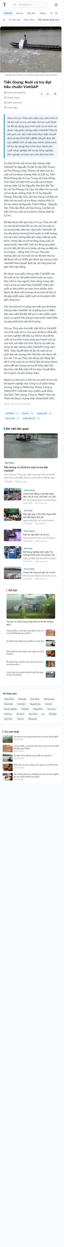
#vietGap (10, 413)
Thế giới (25, 709)
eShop (43, 13)
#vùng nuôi (42, 413)
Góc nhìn (8, 719)
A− (42, 94)
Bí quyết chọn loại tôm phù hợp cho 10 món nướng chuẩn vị (25, 663)
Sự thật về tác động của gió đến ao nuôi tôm (25, 641)
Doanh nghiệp (11, 709)
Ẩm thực (20, 714)
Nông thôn (38, 709)
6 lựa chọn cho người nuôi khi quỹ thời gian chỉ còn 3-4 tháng (25, 673)
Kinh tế (48, 704)
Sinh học (8, 714)
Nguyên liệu (35, 704)
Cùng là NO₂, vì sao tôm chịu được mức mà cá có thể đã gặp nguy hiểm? (25, 631)
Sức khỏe (33, 714)
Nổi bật (8, 13)
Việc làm (31, 13)
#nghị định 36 (29, 418)
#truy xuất (10, 418)
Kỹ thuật (22, 699)
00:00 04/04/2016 (16, 92)
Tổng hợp (32, 719)
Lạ (43, 714)
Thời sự (20, 719)
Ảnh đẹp (52, 714)
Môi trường (49, 699)
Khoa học (52, 709)
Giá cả (19, 13)
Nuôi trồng (29, 19)
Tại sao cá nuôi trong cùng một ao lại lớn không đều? (36, 736)
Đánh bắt (8, 704)
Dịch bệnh (35, 699)
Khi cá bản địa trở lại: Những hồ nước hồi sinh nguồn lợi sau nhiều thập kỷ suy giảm (36, 775)
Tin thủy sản (14, 19)
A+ (47, 93)
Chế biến (21, 704)
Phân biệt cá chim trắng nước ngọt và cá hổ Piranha (25, 652)
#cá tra (25, 413)
